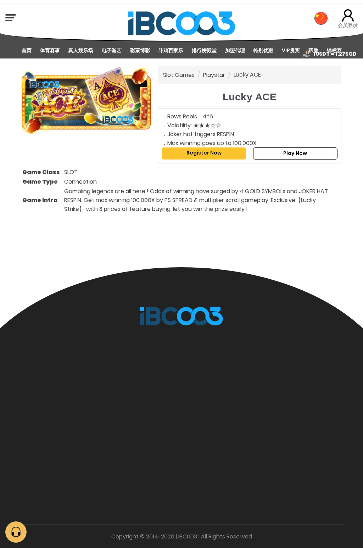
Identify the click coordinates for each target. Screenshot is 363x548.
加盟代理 (235, 50)
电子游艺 (112, 50)
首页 (27, 50)
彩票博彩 (140, 50)
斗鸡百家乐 (170, 50)
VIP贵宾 (291, 50)
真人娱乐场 (80, 50)
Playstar (214, 75)
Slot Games (179, 75)
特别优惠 (263, 50)
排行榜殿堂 (204, 50)
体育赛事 (50, 50)
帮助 (313, 50)
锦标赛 (334, 50)
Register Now (204, 152)
